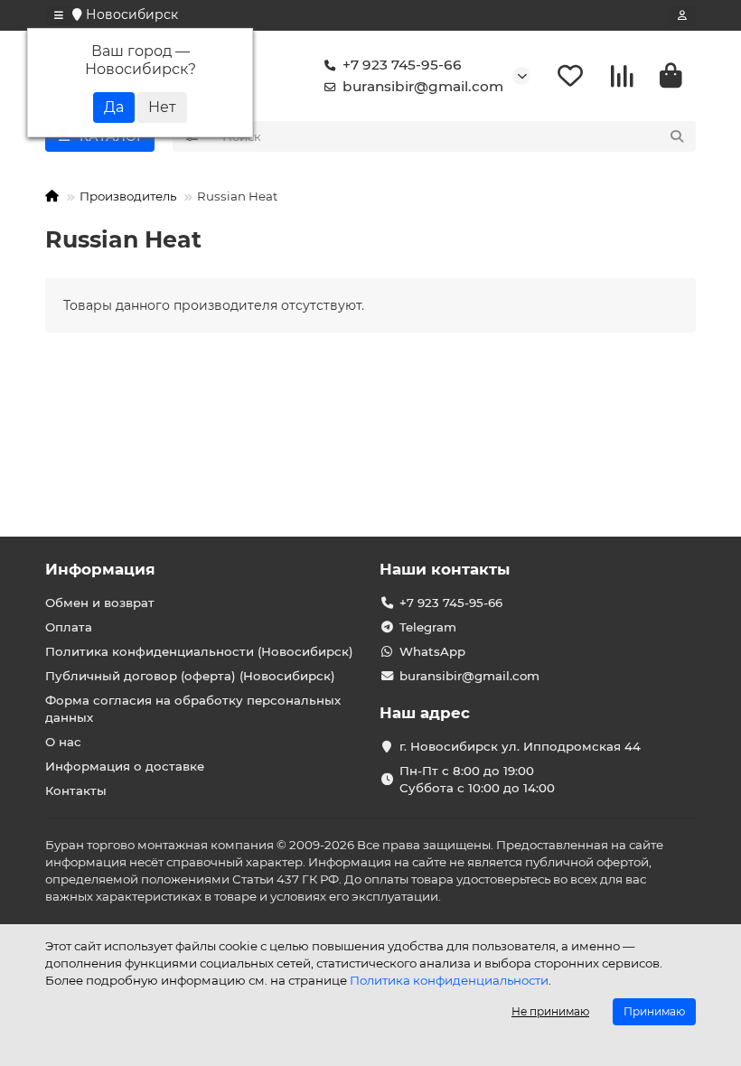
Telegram (427, 627)
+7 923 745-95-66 (402, 64)
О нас (63, 741)
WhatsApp (432, 651)
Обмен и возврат (100, 602)
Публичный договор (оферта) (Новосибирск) (190, 676)
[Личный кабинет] (682, 15)
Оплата (68, 627)
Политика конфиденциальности (449, 980)
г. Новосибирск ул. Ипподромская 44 (520, 746)
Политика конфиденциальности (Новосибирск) (199, 651)
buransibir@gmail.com (422, 86)
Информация (100, 569)
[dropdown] (58, 15)
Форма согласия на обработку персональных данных (193, 709)
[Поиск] (677, 136)
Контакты (76, 790)
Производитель (128, 196)
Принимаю (654, 1011)
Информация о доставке (124, 766)
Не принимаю (550, 1011)
